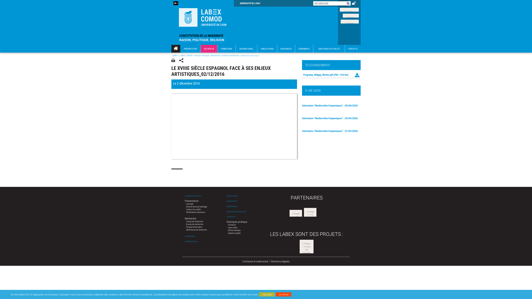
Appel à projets (234, 233)
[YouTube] (350, 21)
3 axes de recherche (194, 221)
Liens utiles (232, 227)
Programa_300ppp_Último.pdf (318, 74)
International (191, 241)
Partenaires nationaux (195, 212)
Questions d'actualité (236, 212)
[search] (332, 3)
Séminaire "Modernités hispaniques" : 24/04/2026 (330, 118)
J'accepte (267, 294)
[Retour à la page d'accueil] (202, 17)
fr (175, 3)
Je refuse (284, 294)
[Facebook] (349, 9)
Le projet (189, 204)
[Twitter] (351, 15)
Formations (190, 236)
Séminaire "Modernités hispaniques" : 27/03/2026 (330, 131)
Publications (232, 196)
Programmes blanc (194, 227)
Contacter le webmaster (255, 261)
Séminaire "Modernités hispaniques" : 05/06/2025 (330, 105)
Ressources (232, 201)
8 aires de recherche (230, 55)
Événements (232, 206)
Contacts (231, 217)
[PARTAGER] (182, 61)
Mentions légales (280, 261)
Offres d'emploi (234, 230)
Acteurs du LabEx (193, 209)
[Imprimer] (174, 61)
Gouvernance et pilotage (196, 206)
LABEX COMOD (186, 55)
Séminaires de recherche (196, 229)
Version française (201, 55)
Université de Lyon (249, 3)
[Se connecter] (356, 4)
